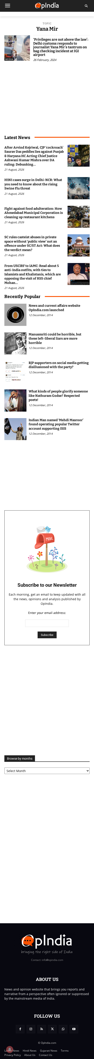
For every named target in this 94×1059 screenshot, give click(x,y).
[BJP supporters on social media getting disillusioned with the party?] (15, 372)
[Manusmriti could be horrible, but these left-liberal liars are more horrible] (15, 343)
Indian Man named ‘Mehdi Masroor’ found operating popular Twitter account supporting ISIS (56, 424)
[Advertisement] (47, 700)
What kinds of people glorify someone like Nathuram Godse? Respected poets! (58, 395)
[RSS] (41, 1029)
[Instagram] (31, 1029)
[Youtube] (74, 1029)
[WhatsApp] (63, 1029)
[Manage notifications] (9, 1049)
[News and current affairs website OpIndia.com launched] (15, 315)
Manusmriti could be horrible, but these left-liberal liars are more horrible (55, 338)
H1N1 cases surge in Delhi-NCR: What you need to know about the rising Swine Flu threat (33, 184)
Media (9, 59)
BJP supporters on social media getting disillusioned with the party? (59, 365)
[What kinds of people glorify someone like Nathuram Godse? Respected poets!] (15, 400)
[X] (52, 1029)
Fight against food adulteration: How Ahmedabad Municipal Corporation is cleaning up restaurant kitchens (33, 213)
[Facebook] (20, 1029)
